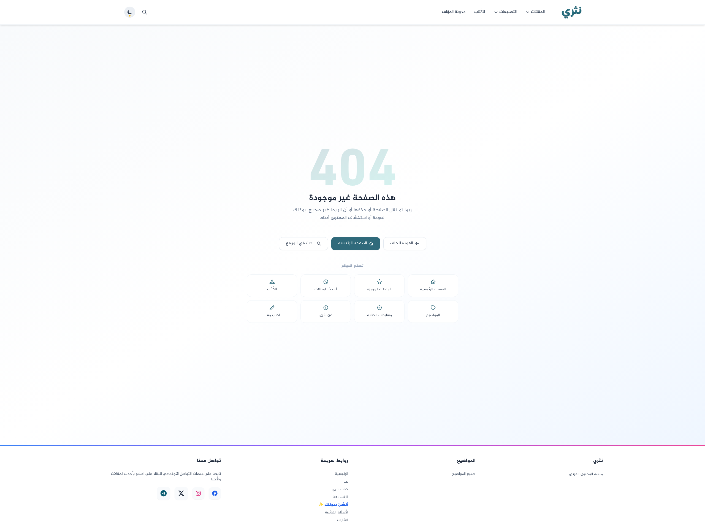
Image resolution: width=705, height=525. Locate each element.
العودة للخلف (401, 243)
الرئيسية (341, 474)
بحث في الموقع (300, 243)
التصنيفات (508, 12)
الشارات (342, 520)
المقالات (538, 12)
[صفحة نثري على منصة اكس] (181, 493)
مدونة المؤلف (453, 12)
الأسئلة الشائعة (336, 512)
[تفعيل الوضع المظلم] (129, 12)
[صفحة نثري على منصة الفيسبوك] (215, 493)
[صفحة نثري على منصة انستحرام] (198, 493)
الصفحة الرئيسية (352, 243)
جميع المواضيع (464, 474)
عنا (345, 482)
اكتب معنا (340, 497)
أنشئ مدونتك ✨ (333, 505)
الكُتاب (479, 12)
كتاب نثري (340, 489)
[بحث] (145, 12)
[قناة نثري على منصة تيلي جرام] (163, 493)
